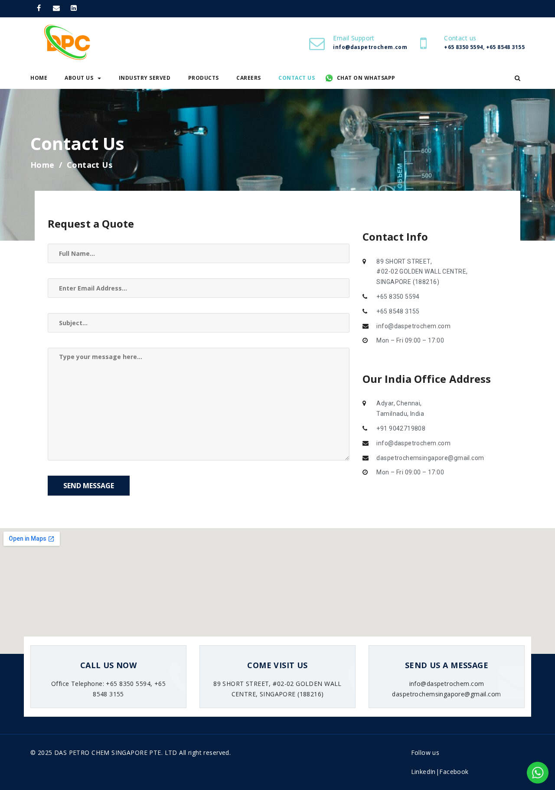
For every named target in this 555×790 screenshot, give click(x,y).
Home (38, 78)
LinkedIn (423, 771)
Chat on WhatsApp (366, 78)
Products (203, 78)
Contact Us (296, 78)
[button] (517, 78)
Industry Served (145, 78)
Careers (248, 78)
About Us (79, 78)
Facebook (453, 771)
